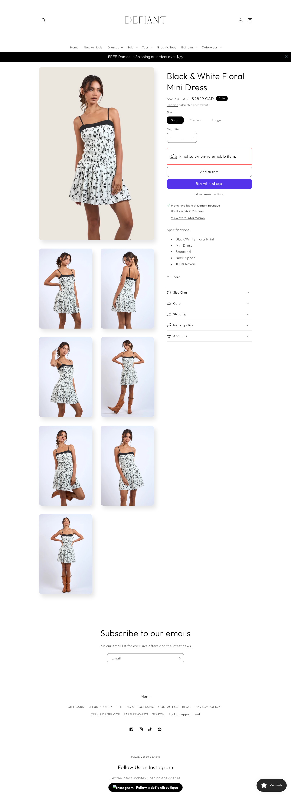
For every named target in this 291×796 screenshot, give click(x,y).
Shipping (172, 104)
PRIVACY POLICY (207, 707)
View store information (188, 218)
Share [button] (176, 277)
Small (175, 120)
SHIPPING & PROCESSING (135, 707)
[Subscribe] (179, 658)
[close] (286, 56)
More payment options (209, 194)
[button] (43, 20)
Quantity (173, 129)
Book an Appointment (184, 714)
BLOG (186, 707)
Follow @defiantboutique (156, 787)
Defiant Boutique (150, 756)
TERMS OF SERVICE (105, 714)
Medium (198, 121)
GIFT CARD (76, 707)
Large (218, 121)
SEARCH (158, 714)
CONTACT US (168, 707)
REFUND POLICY (100, 707)
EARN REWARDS (136, 714)
